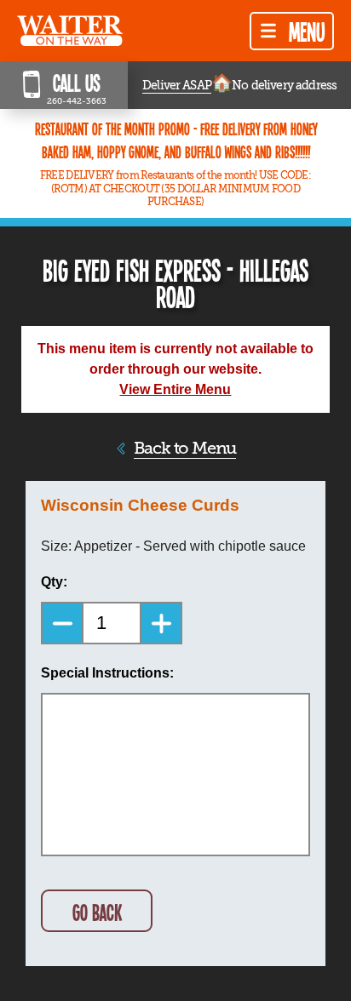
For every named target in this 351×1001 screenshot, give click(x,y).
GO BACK (97, 912)
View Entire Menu (175, 389)
